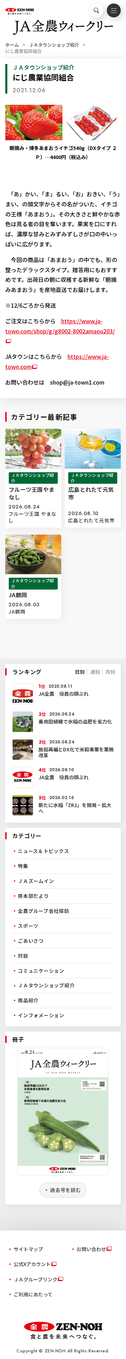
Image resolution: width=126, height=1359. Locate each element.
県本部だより (33, 895)
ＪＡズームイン (36, 880)
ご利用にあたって (33, 1294)
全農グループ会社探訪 (43, 910)
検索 (96, 10)
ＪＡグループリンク (35, 1279)
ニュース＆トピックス (43, 850)
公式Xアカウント (32, 1264)
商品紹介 (28, 1000)
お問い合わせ (91, 1249)
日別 (80, 671)
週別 (95, 671)
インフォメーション (41, 1015)
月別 (110, 671)
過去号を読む (65, 1189)
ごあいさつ (31, 940)
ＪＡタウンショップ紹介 (54, 44)
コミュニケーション (41, 970)
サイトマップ (28, 1249)
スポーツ (28, 925)
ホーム (12, 44)
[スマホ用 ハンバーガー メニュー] (114, 10)
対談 (23, 955)
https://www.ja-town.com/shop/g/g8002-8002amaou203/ (60, 326)
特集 (23, 865)
